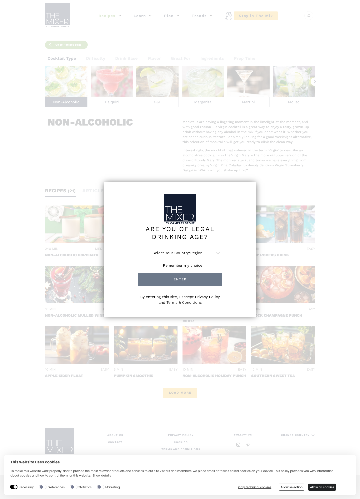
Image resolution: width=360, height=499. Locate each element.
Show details (101, 475)
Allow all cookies (322, 487)
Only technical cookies (254, 487)
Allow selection (291, 487)
